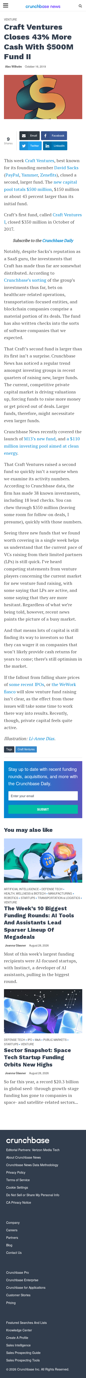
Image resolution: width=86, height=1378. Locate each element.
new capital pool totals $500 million (40, 185)
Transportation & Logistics (59, 898)
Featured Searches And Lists (26, 1322)
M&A (38, 1040)
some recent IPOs (26, 684)
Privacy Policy (15, 1172)
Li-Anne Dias (41, 738)
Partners (12, 1237)
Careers (11, 1230)
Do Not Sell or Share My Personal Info (32, 1195)
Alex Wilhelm (13, 66)
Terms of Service (18, 1180)
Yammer (29, 175)
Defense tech (51, 889)
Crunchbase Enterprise (22, 1280)
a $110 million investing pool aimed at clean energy (42, 446)
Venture (10, 19)
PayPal (12, 175)
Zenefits (48, 175)
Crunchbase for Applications (25, 1287)
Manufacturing (60, 893)
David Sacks (66, 168)
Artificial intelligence (21, 889)
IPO (30, 1040)
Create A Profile (17, 1337)
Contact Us (14, 1252)
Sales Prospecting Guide (23, 1352)
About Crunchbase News (23, 1157)
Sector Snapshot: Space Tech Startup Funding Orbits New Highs (37, 1057)
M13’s (30, 439)
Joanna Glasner (15, 945)
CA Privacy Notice (18, 1202)
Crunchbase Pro (17, 1272)
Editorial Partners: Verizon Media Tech (33, 1150)
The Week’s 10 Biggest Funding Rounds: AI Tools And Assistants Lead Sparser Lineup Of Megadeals (39, 922)
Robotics (11, 898)
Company (13, 1222)
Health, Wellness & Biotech (25, 893)
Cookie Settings (17, 1187)
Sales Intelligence (18, 1345)
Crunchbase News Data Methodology (32, 1165)
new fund (46, 439)
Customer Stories (18, 1295)
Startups (28, 898)
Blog (9, 1245)
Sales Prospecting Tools (23, 1360)
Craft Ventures (39, 160)
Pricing (11, 1302)
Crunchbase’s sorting (25, 280)
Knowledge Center (19, 1330)
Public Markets (55, 1040)
